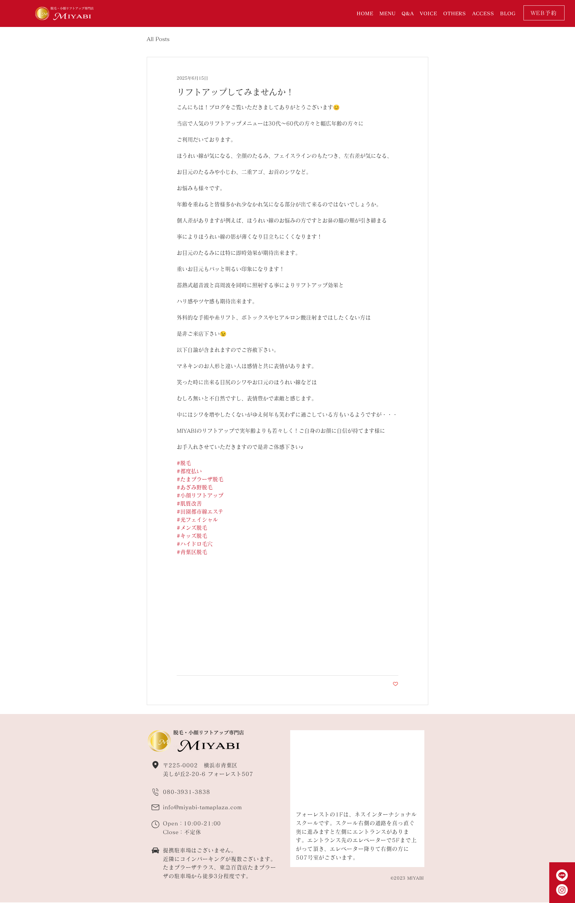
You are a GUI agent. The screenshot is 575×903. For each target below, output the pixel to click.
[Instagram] (562, 890)
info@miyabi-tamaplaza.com (202, 807)
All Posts (158, 39)
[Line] (562, 875)
